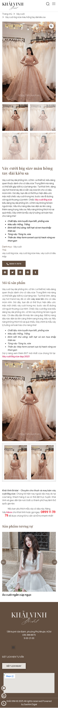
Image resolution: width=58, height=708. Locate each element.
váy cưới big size (10, 253)
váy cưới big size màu (29, 253)
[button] (48, 4)
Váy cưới (20, 13)
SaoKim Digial (30, 704)
